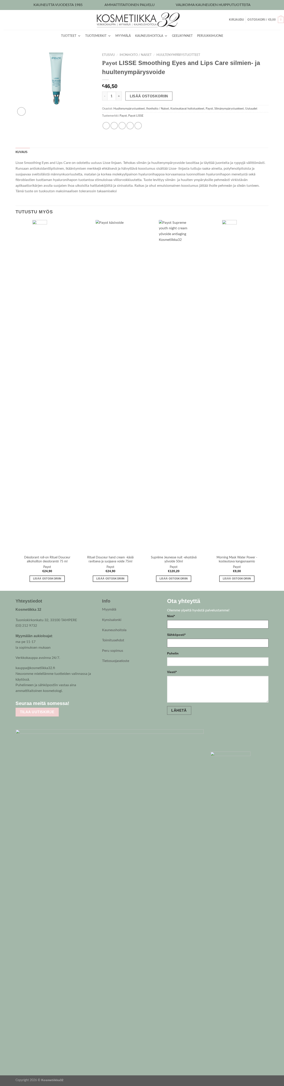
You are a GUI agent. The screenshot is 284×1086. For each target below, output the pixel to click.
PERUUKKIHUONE (210, 35)
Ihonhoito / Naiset (136, 55)
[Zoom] (21, 111)
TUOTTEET (68, 35)
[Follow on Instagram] (84, 703)
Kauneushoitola (114, 630)
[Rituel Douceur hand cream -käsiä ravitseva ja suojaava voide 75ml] (110, 386)
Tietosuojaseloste (115, 661)
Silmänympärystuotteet (229, 108)
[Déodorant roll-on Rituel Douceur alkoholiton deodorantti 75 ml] (47, 386)
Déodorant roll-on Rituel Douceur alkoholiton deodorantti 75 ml (47, 559)
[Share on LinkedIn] (138, 125)
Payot (209, 108)
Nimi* (171, 616)
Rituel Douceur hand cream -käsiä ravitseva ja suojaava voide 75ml (110, 559)
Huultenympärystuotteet (178, 55)
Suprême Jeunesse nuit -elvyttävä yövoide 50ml (174, 559)
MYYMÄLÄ (123, 35)
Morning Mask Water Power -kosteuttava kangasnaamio (237, 559)
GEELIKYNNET (182, 35)
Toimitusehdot (113, 640)
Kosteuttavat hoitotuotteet (187, 108)
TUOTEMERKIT (95, 35)
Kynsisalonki (111, 620)
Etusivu (108, 55)
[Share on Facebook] (106, 125)
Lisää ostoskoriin (149, 96)
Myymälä (109, 609)
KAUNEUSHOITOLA (149, 35)
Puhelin (173, 653)
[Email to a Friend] (122, 125)
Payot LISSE (136, 115)
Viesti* (172, 672)
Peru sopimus (112, 650)
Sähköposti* (176, 634)
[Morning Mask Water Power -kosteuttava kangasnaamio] (236, 386)
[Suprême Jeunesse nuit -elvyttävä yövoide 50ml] (173, 386)
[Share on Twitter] (114, 125)
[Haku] (227, 20)
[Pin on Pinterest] (130, 125)
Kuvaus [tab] (22, 152)
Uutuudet (251, 108)
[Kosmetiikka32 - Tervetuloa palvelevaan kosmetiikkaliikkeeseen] (142, 20)
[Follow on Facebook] (76, 703)
